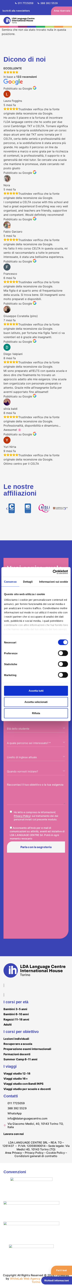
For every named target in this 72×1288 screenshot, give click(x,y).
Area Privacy (13, 1152)
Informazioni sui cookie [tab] (53, 581)
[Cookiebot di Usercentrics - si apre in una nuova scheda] (52, 572)
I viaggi (10, 1066)
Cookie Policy (55, 1152)
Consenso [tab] (10, 581)
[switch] (63, 653)
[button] (6, 508)
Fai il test (61, 1270)
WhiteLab (16, 1278)
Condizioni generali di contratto (36, 1156)
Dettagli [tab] (28, 581)
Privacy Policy (22, 815)
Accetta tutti (36, 690)
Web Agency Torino (37, 1278)
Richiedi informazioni (56, 1280)
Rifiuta (36, 713)
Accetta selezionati (36, 701)
